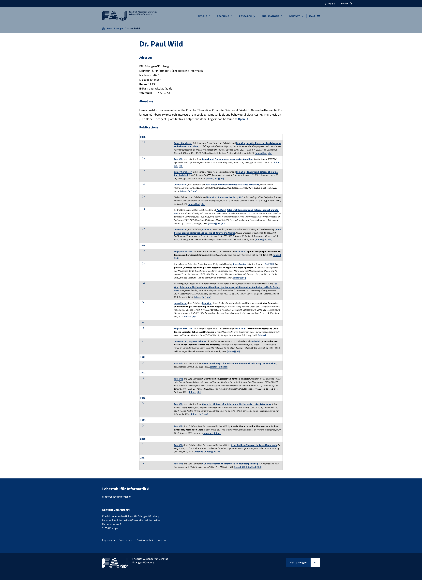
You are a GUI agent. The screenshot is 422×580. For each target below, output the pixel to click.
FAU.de (331, 3)
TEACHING (223, 16)
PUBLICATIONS (270, 16)
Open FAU (244, 119)
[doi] (270, 153)
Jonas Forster (180, 184)
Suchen (344, 3)
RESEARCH (245, 16)
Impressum (108, 540)
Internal (162, 540)
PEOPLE (202, 16)
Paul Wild (240, 143)
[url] (265, 153)
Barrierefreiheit (145, 540)
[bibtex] (259, 153)
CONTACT (294, 16)
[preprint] (208, 433)
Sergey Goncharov (183, 143)
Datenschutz (126, 540)
